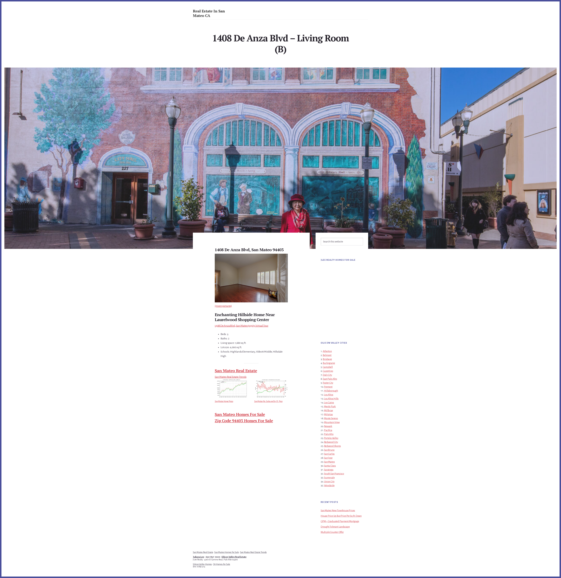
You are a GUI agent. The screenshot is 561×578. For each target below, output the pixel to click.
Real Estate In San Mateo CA (209, 13)
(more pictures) (223, 305)
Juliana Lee (198, 557)
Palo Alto (328, 434)
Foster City (328, 383)
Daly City (327, 375)
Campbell (328, 367)
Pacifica (328, 430)
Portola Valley (331, 438)
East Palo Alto (330, 379)
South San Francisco (334, 473)
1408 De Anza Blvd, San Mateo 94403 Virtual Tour (241, 325)
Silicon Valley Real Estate (233, 557)
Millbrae (328, 410)
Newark (328, 426)
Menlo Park (330, 406)
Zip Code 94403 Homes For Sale (244, 420)
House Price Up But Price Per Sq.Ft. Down (341, 516)
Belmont (327, 355)
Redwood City (331, 442)
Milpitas (328, 414)
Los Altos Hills (331, 398)
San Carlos (329, 454)
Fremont (328, 387)
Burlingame (329, 363)
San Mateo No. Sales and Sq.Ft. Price (268, 401)
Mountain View (332, 422)
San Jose (328, 458)
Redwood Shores (332, 446)
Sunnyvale (329, 477)
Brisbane (327, 359)
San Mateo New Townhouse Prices (338, 510)
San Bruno (329, 450)
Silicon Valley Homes (202, 564)
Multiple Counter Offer (332, 532)
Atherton (327, 351)
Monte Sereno (331, 418)
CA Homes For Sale (221, 564)
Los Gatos (329, 402)
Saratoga (328, 469)
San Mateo (329, 462)
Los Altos (328, 394)
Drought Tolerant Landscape (335, 527)
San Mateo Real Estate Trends (230, 376)
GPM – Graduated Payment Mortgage (340, 521)
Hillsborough (331, 391)
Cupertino (328, 371)
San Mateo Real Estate (236, 370)
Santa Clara (330, 466)
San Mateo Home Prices (224, 401)
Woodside (329, 485)
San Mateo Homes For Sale (240, 414)
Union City (329, 481)
